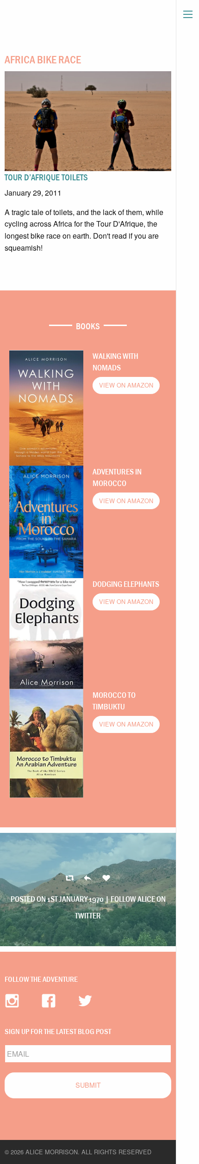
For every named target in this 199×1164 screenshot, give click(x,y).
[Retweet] (87, 878)
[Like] (106, 878)
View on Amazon (126, 385)
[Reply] (69, 878)
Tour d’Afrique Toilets (46, 177)
